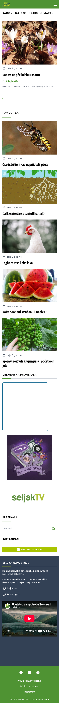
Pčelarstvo (6, 86)
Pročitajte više (10, 81)
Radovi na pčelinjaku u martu (40, 86)
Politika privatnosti (29, 686)
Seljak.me (19, 573)
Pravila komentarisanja (29, 680)
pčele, (24, 86)
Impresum (29, 691)
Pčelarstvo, (16, 86)
